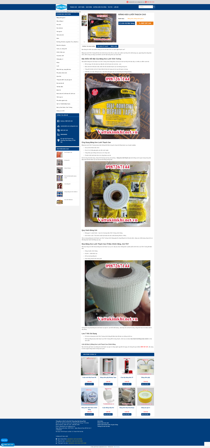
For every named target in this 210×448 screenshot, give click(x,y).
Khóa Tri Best (67, 168)
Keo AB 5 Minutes (68, 199)
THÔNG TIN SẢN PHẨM (88, 46)
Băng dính (131, 18)
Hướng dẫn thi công (99, 7)
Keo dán (59, 24)
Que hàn (59, 76)
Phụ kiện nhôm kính (62, 72)
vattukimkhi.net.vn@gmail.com (69, 126)
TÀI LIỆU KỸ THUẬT (102, 46)
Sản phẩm (89, 7)
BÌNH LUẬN (114, 46)
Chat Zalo (4, 440)
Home (57, 11)
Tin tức (110, 7)
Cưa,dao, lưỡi (60, 55)
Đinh (58, 38)
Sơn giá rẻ (59, 31)
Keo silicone (60, 28)
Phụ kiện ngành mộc (62, 100)
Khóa (58, 62)
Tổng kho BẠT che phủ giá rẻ (64, 79)
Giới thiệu (81, 7)
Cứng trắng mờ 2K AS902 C (71, 191)
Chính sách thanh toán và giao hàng (107, 424)
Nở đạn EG (66, 160)
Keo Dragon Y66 (68, 152)
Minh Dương (116, 446)
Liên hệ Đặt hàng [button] (127, 23)
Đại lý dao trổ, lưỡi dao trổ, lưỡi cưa (66, 93)
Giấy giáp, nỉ (60, 59)
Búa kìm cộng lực (61, 45)
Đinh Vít (59, 90)
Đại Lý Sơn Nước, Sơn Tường (64, 107)
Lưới (58, 66)
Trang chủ (73, 7)
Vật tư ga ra (60, 97)
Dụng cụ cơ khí (60, 110)
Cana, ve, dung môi (62, 48)
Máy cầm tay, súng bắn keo (64, 69)
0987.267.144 (145, 23)
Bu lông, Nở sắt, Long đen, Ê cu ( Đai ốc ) (67, 41)
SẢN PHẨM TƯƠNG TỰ (89, 354)
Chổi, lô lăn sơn (61, 52)
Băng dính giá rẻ (138, 18)
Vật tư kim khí (60, 35)
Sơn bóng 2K (67, 184)
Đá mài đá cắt (60, 83)
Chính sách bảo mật (103, 423)
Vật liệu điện (60, 86)
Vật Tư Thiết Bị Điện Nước (63, 104)
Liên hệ (116, 7)
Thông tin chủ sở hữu (103, 426)
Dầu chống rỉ (60, 21)
